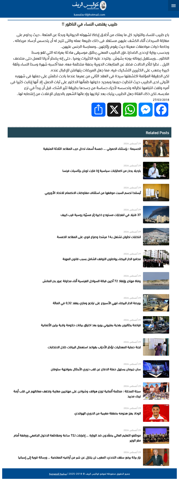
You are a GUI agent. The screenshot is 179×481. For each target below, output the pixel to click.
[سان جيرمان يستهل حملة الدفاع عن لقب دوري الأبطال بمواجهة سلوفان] (89, 369)
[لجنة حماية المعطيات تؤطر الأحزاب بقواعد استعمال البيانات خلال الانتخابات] (89, 347)
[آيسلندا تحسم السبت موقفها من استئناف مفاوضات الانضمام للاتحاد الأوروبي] (89, 192)
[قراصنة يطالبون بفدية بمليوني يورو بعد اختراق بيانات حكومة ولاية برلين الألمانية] (89, 325)
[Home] (90, 5)
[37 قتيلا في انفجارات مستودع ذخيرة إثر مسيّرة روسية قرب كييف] (89, 215)
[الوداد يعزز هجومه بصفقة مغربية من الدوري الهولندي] (89, 413)
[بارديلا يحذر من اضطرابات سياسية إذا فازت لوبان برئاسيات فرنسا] (89, 170)
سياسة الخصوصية (58, 473)
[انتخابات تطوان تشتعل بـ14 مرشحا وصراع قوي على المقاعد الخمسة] (89, 237)
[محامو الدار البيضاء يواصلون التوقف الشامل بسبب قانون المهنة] (89, 259)
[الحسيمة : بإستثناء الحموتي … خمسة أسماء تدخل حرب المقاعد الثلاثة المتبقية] (89, 148)
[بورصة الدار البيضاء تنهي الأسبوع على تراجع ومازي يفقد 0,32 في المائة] (89, 303)
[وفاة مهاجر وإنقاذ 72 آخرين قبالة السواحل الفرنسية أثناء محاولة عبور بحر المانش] (89, 281)
